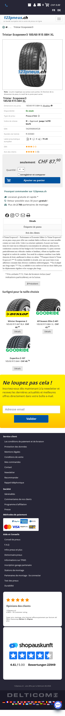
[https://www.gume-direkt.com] (43, 702)
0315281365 (8, 5)
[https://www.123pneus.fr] (7, 702)
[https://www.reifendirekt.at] (39, 702)
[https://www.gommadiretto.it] (18, 702)
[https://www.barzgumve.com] (30, 704)
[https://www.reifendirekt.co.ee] (37, 704)
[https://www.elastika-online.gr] (27, 704)
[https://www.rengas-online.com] (50, 702)
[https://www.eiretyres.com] (13, 704)
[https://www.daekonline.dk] (25, 702)
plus (7, 621)
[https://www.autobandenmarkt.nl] (28, 702)
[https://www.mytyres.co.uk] (32, 702)
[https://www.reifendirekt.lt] (41, 704)
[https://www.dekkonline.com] (21, 702)
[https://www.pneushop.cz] (53, 702)
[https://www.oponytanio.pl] (20, 704)
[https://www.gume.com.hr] (34, 704)
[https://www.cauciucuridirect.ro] (23, 704)
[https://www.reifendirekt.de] (4, 702)
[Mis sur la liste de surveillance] (17, 215)
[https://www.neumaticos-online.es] (36, 702)
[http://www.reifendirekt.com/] (51, 704)
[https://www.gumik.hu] (16, 704)
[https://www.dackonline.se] (14, 702)
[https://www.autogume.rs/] (48, 704)
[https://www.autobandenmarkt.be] (46, 702)
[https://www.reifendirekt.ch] (11, 702)
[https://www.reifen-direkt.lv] (44, 704)
